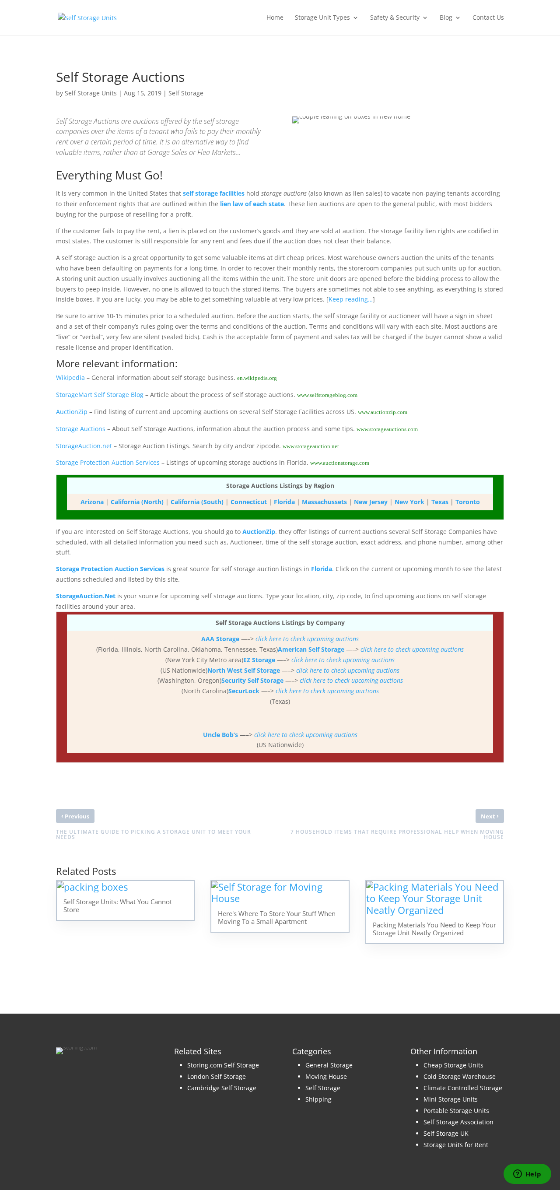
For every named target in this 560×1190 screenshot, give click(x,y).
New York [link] (409, 502)
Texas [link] (439, 502)
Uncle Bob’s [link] (220, 734)
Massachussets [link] (324, 502)
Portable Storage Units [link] (456, 1110)
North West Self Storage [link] (243, 670)
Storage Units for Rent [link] (456, 1145)
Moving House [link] (326, 1076)
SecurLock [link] (243, 691)
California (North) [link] (137, 502)
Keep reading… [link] (351, 299)
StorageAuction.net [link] (84, 446)
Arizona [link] (92, 502)
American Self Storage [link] (311, 649)
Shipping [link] (318, 1099)
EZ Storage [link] (259, 660)
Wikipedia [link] (70, 377)
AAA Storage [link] (220, 639)
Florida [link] (284, 502)
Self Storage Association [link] (459, 1122)
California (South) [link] (197, 502)
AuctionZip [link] (72, 411)
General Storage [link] (329, 1065)
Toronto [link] (467, 502)
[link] (87, 17)
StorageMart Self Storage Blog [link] (100, 394)
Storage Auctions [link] (80, 429)
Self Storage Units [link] (91, 93)
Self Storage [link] (185, 93)
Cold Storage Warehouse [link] (460, 1076)
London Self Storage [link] (216, 1076)
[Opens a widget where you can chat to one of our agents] (527, 1175)
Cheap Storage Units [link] (453, 1065)
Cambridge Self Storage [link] (221, 1088)
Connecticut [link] (249, 502)
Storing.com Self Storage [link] (223, 1065)
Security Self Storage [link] (252, 680)
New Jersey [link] (371, 502)
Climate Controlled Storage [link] (463, 1088)
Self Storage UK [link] (446, 1133)
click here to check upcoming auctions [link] (307, 639)
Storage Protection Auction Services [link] (108, 462)
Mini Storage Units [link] (451, 1099)
